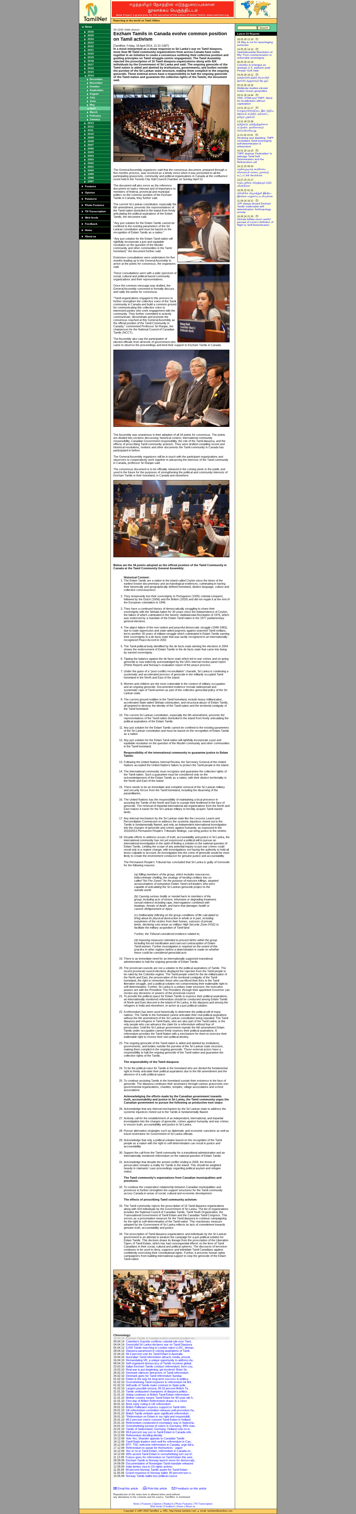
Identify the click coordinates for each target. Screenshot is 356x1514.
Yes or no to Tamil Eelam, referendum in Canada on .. (159, 1450)
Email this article (128, 1488)
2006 (91, 148)
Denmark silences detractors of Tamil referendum (157, 1372)
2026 (91, 31)
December (96, 79)
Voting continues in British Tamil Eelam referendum (157, 1394)
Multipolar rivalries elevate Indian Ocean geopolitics (252, 89)
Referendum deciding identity (144, 1435)
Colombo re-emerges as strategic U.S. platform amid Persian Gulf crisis (253, 67)
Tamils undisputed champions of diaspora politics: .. (158, 1391)
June (93, 101)
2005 (91, 152)
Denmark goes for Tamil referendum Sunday (154, 1375)
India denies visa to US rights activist (149, 1466)
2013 (91, 123)
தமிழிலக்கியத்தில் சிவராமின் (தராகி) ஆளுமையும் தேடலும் (253, 79)
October (95, 86)
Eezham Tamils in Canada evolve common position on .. (161, 1338)
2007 (91, 144)
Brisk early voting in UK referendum (148, 1404)
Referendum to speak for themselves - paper (154, 1447)
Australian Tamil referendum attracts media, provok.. (159, 1357)
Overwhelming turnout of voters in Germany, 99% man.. (161, 1425)
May (92, 104)
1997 (91, 181)
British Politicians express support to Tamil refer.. (156, 1407)
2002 (91, 163)
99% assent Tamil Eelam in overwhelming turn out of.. (159, 1454)
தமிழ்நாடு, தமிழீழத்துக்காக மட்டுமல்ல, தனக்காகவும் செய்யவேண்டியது (252, 127)
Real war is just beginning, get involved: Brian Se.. (157, 1369)
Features (90, 186)
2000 (91, 170)
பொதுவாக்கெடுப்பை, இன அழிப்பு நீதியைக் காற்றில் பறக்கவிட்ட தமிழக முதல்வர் (255, 113)
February (95, 115)
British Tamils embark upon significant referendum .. (158, 1413)
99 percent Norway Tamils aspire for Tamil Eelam (156, 1469)
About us (90, 236)
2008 (91, 141)
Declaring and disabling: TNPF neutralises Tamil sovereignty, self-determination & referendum (255, 142)
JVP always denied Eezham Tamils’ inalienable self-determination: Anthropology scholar (254, 208)
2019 (91, 57)
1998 (91, 177)
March (93, 112)
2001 (91, 166)
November (96, 82)
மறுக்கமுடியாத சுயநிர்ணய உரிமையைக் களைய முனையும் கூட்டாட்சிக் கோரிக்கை (253, 172)
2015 (91, 71)
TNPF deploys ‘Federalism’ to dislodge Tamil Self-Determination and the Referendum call (254, 157)
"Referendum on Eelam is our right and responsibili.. (158, 1416)
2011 (91, 130)
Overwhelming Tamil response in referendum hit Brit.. (159, 1382)
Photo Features (94, 205)
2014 (91, 75)
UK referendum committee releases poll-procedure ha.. (160, 1410)
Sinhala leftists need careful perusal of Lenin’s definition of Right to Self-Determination (255, 222)
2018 (91, 60)
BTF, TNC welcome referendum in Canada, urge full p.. (160, 1444)
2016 (91, 68)
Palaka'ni (91, 198)
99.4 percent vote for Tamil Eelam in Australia (154, 1353)
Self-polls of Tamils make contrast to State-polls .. (157, 1385)
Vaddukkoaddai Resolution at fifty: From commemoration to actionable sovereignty (255, 55)
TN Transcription (95, 211)
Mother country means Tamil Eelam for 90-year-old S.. (160, 1397)
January (95, 119)
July (92, 97)
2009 (91, 137)
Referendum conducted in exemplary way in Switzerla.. (160, 1422)
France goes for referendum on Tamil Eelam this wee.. (160, 1457)
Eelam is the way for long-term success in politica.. (158, 1378)
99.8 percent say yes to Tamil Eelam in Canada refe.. (159, 1432)
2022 (91, 46)
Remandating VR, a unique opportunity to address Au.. (160, 1360)
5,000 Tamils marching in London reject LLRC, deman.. (160, 1347)
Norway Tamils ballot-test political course (151, 1475)
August (94, 93)
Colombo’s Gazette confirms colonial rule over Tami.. (159, 1341)
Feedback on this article (191, 1488)
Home (88, 230)
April (93, 108)
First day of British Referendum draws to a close (156, 1400)
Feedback (91, 223)
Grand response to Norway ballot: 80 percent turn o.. (159, 1472)
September (96, 90)
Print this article (157, 1488)
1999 (91, 174)
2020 (91, 53)
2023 (91, 42)
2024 (91, 39)
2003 (91, 159)
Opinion (90, 192)
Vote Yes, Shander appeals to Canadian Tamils (155, 1438)
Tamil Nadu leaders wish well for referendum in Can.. (159, 1441)
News (88, 26)
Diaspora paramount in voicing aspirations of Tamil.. (158, 1350)
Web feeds (91, 217)
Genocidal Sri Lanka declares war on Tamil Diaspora (159, 1344)
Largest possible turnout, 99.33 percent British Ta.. (157, 1388)
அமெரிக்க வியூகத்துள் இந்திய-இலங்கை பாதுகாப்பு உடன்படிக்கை (255, 195)
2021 (91, 50)
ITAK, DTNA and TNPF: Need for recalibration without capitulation (254, 100)
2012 (91, 126)
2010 (91, 133)
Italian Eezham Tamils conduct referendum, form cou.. (160, 1366)
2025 (91, 35)
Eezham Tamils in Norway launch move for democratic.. (161, 1460)
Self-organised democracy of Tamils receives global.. (159, 1363)
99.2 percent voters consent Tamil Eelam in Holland (158, 1419)
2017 (91, 64)
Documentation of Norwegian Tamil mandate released (159, 1463)
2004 (91, 155)
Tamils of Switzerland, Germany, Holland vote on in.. (158, 1429)
